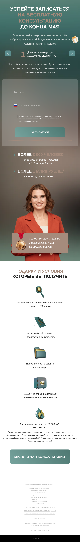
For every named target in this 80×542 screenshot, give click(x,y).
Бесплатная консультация (39, 457)
